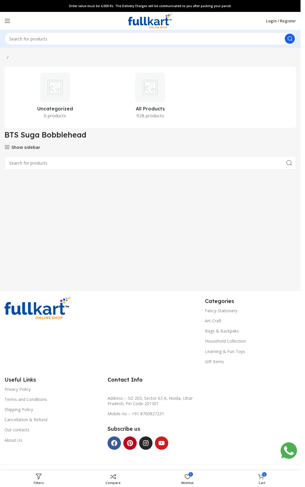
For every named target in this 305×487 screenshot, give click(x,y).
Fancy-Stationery (221, 310)
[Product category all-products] (150, 97)
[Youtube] (161, 443)
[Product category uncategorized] (55, 97)
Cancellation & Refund (25, 419)
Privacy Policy (17, 389)
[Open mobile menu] (7, 21)
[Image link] (37, 307)
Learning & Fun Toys (225, 351)
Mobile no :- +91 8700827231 (136, 413)
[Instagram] (145, 443)
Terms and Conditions (25, 399)
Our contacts (16, 430)
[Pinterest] (130, 443)
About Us (13, 440)
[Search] (290, 39)
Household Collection (225, 341)
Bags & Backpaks (222, 331)
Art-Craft (213, 321)
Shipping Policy (18, 409)
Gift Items (214, 361)
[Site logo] (150, 20)
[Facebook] (114, 443)
